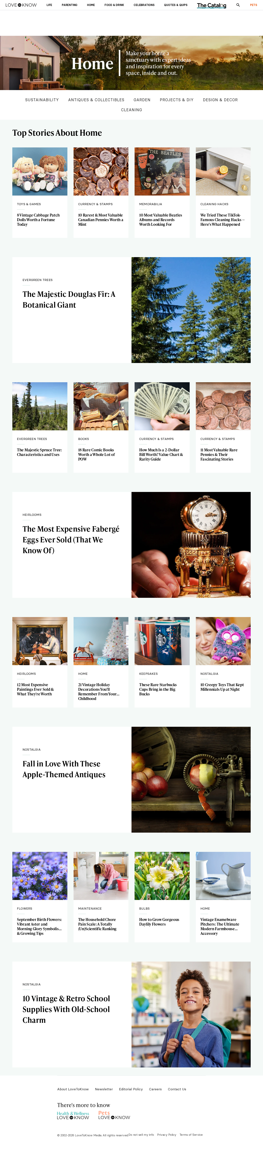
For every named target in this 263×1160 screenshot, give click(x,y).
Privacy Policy (166, 1135)
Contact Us (177, 1089)
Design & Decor (220, 99)
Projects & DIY (177, 99)
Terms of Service (191, 1135)
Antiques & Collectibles (96, 99)
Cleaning (131, 109)
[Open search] (238, 5)
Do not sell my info (141, 1135)
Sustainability (42, 99)
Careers (155, 1089)
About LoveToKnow (73, 1089)
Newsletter (104, 1089)
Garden (142, 99)
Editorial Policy (131, 1089)
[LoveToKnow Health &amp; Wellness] (73, 1114)
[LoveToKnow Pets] (114, 1114)
